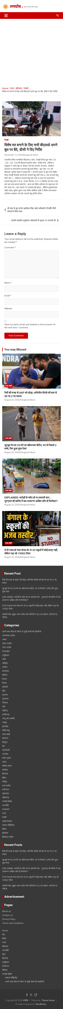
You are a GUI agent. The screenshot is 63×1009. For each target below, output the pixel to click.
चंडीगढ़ (5, 710)
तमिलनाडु (6, 730)
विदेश (4, 829)
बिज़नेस (5, 773)
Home (5, 930)
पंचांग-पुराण (6, 758)
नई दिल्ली (6, 750)
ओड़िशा (5, 663)
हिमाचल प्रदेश (7, 837)
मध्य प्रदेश (6, 785)
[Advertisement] (31, 51)
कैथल (4, 683)
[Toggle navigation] (6, 15)
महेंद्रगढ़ (5, 797)
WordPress (41, 1004)
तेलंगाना (5, 738)
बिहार (4, 777)
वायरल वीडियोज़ (8, 825)
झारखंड (5, 726)
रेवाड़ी (6, 140)
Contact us (7, 915)
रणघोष (15, 7)
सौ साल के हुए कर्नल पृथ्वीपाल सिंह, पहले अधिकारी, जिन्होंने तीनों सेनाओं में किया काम (31, 210)
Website (8, 308)
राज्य (4, 813)
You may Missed (15, 349)
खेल (3, 690)
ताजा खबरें (8, 386)
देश (3, 746)
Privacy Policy (8, 919)
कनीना (4, 667)
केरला (4, 679)
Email (7, 295)
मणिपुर (4, 781)
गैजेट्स (5, 702)
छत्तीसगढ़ (5, 714)
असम (4, 639)
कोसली (5, 687)
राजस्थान (6, 809)
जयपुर (4, 722)
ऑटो (4, 659)
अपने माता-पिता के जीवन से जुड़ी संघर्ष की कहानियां (21, 631)
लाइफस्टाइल (7, 821)
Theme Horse (48, 1000)
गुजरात (5, 694)
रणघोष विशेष (7, 801)
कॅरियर (4, 675)
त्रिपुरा (4, 742)
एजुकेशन (5, 655)
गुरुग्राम (5, 698)
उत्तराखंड (6, 651)
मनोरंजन (5, 789)
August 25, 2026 (11, 400)
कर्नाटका (5, 671)
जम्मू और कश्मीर (8, 718)
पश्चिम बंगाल (7, 766)
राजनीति (5, 805)
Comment (10, 247)
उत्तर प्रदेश (6, 647)
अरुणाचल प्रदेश (8, 635)
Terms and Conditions (12, 923)
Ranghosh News (30, 155)
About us (6, 911)
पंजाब (4, 762)
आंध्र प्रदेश (7, 643)
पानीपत (5, 769)
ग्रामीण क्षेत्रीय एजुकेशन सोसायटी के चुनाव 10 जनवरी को (33, 220)
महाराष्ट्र (5, 793)
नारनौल (5, 754)
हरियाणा (5, 833)
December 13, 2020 (13, 155)
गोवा (3, 706)
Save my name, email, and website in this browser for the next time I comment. (30, 326)
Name (8, 282)
